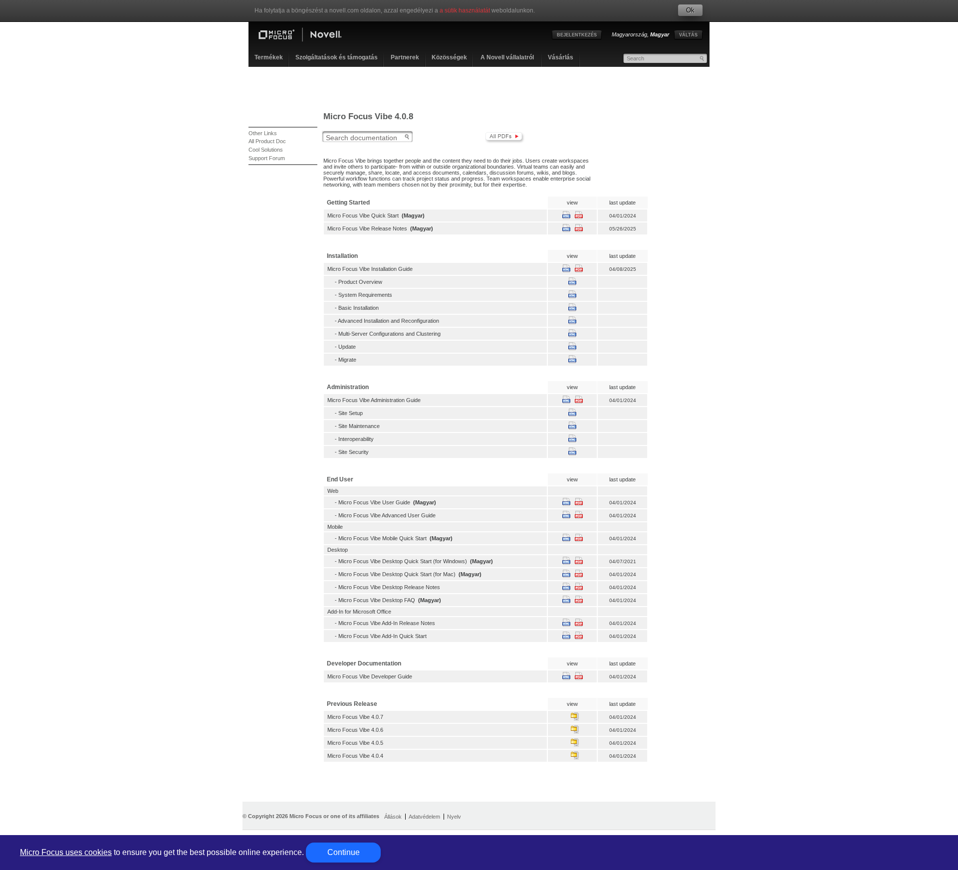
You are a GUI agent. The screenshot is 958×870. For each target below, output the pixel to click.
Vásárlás (560, 57)
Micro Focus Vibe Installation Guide (370, 269)
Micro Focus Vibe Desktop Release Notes (389, 587)
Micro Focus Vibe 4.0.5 (355, 743)
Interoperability (356, 439)
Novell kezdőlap (308, 36)
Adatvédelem (424, 817)
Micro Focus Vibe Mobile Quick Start (382, 538)
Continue (343, 852)
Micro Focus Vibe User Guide (374, 502)
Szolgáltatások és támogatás (336, 57)
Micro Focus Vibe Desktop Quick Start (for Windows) (402, 561)
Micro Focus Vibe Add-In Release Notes (386, 623)
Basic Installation (358, 308)
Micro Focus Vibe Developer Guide (369, 676)
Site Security (353, 452)
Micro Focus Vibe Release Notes (367, 228)
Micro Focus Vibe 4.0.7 (355, 717)
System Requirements (365, 295)
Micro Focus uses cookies (66, 852)
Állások (393, 817)
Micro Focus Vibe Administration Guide (374, 400)
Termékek (268, 57)
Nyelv (454, 817)
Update (347, 347)
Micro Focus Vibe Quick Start (363, 215)
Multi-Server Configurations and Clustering (389, 334)
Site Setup (350, 413)
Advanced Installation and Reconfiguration (388, 321)
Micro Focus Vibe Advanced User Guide (387, 515)
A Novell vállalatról (507, 57)
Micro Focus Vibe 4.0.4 (355, 756)
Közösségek (449, 57)
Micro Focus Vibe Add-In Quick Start (382, 636)
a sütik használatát (465, 10)
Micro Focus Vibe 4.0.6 (355, 730)
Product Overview (360, 282)
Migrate (347, 360)
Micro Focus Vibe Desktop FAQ (376, 600)
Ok (690, 10)
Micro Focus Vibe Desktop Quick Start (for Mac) (397, 574)
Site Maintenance (359, 426)
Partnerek (405, 57)
